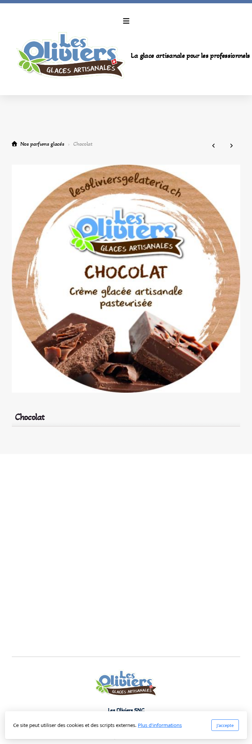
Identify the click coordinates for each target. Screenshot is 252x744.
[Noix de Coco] (231, 146)
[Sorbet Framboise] (213, 146)
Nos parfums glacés (42, 143)
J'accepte (225, 725)
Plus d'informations (160, 725)
